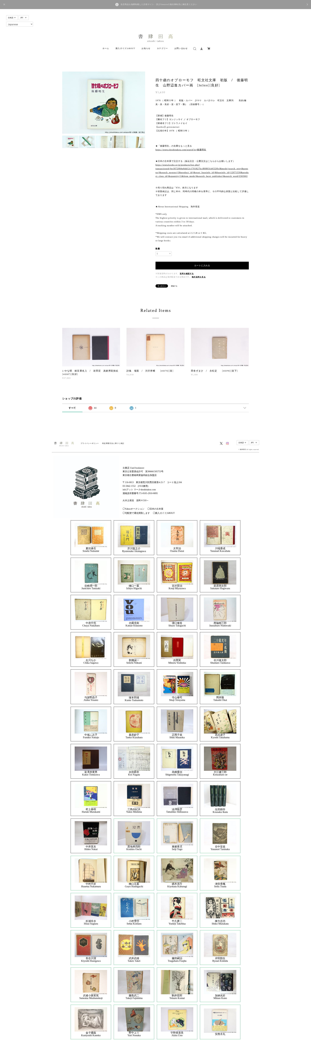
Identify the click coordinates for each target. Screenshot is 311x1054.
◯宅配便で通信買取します (136, 513)
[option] (103, 103)
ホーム (106, 48)
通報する (174, 286)
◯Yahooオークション (133, 509)
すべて (72, 408)
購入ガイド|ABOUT (125, 48)
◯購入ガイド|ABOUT (164, 513)
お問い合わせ (181, 48)
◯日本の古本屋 (155, 509)
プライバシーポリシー (90, 443)
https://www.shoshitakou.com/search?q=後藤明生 (181, 149)
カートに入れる (202, 265)
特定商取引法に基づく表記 (113, 443)
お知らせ (146, 48)
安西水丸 (220, 1034)
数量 (158, 248)
